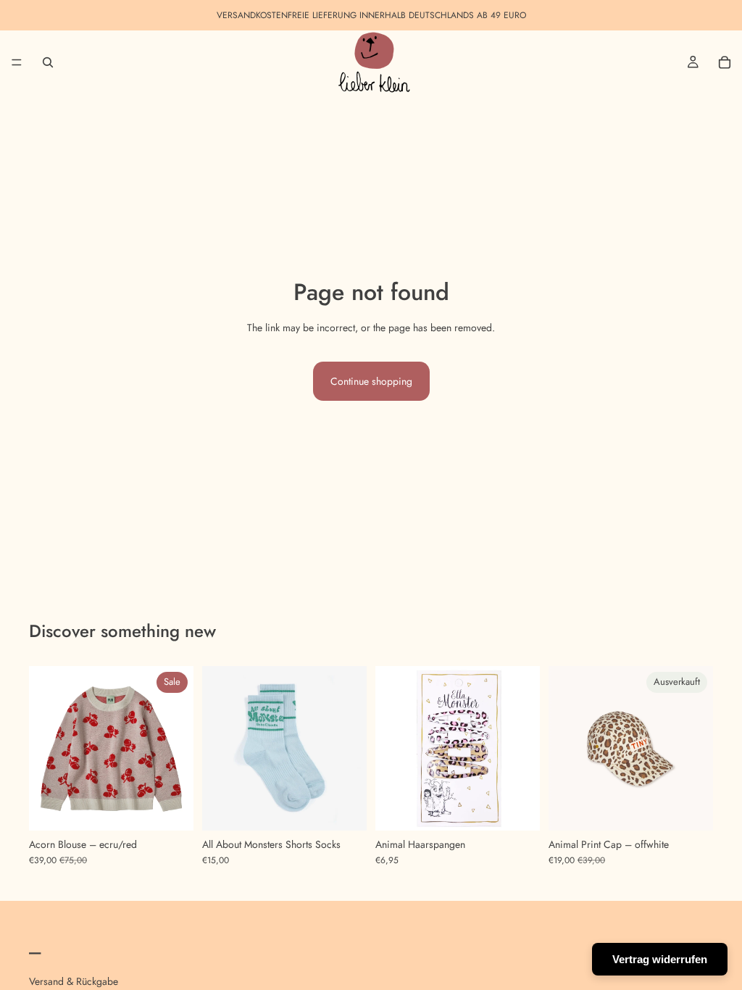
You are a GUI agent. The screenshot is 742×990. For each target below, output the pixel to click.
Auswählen (183, 808)
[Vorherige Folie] (45, 749)
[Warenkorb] (725, 62)
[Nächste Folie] (177, 749)
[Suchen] (48, 62)
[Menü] (16, 62)
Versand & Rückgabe (73, 980)
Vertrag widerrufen (659, 959)
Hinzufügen (529, 808)
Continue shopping (371, 381)
